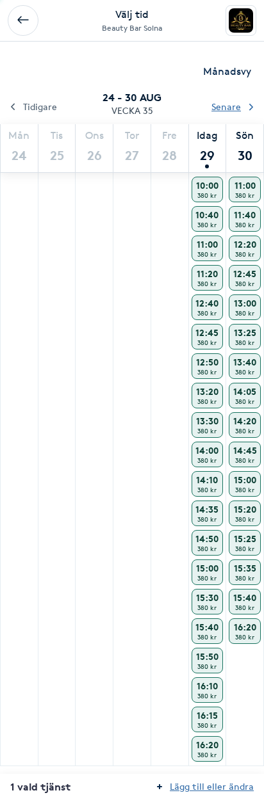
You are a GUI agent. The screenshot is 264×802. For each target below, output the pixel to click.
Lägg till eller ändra (212, 786)
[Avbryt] (23, 20)
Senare (226, 106)
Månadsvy (227, 71)
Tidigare (40, 106)
